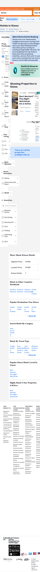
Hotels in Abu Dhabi (17, 445)
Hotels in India (6, 433)
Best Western (7, 163)
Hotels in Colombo (16, 455)
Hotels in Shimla (28, 464)
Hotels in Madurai (28, 451)
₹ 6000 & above (6, 113)
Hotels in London (19, 462)
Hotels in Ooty (30, 458)
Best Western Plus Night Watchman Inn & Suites (14, 375)
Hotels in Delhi (30, 413)
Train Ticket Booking (7, 427)
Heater (6, 178)
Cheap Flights (8, 431)
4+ (5, 145)
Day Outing (8, 217)
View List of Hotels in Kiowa (12, 333)
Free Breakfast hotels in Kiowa (20, 349)
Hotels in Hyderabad (29, 424)
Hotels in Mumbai (28, 416)
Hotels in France (34, 292)
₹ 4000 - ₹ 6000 (6, 104)
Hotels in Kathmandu (17, 414)
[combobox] (16, 11)
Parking (7, 231)
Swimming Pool (8, 236)
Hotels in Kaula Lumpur (18, 439)
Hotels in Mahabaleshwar (30, 461)
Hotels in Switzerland (28, 291)
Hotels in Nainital (28, 472)
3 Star (6, 126)
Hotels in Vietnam (20, 291)
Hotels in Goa (29, 411)
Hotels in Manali (28, 468)
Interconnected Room (10, 183)
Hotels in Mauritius (13, 291)
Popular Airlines (6, 441)
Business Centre (7, 211)
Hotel (6, 193)
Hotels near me (7, 437)
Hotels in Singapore (16, 418)
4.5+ (6, 153)
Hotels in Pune (30, 427)
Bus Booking (7, 422)
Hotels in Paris (18, 442)
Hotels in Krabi (18, 450)
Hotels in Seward (12, 309)
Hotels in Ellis (19, 308)
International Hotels (8, 416)
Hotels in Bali (17, 448)
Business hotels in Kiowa (35, 348)
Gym (6, 226)
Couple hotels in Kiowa (12, 349)
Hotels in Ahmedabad (29, 436)
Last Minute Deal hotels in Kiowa (26, 351)
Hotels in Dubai (18, 411)
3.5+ (6, 149)
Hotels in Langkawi (16, 465)
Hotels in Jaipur (28, 432)
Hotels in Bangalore (28, 420)
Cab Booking (7, 425)
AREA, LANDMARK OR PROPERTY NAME (12, 9)
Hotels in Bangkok (16, 425)
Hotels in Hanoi (18, 452)
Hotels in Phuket (19, 436)
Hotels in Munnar (28, 443)
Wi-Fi (6, 242)
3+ (5, 141)
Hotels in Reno (34, 309)
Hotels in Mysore (28, 439)
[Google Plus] (3, 542)
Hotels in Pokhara (16, 421)
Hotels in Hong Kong (18, 459)
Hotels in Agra (30, 429)
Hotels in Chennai (28, 447)
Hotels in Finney (26, 309)
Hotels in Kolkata (28, 455)
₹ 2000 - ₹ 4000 (6, 93)
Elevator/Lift (9, 222)
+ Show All (32, 316)
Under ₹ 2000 (6, 84)
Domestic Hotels (6, 412)
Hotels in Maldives (16, 433)
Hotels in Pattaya (16, 429)
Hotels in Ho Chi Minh (18, 469)
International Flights (8, 419)
